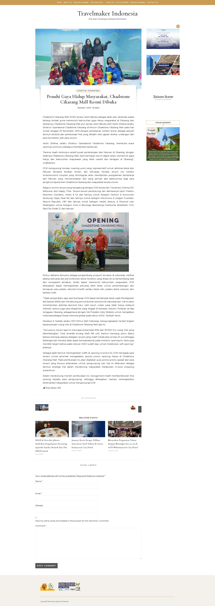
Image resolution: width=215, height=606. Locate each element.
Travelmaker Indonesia (107, 13)
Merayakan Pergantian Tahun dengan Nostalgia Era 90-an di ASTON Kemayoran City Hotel (123, 444)
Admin (97, 108)
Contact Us (152, 2)
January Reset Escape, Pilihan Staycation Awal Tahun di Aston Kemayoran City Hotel (87, 444)
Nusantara (94, 91)
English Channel (81, 2)
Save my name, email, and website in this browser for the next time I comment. (72, 521)
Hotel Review (122, 2)
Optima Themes (61, 601)
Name (39, 481)
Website (39, 505)
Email (38, 493)
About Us (67, 2)
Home (59, 2)
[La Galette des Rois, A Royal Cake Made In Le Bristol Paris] (135, 408)
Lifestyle (110, 2)
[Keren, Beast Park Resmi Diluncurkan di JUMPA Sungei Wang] (41, 407)
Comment (40, 526)
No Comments (88, 398)
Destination (96, 2)
